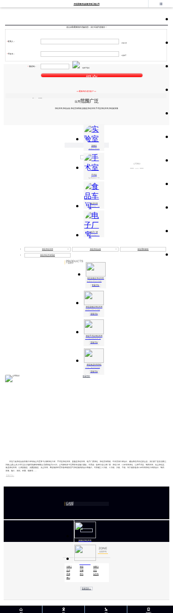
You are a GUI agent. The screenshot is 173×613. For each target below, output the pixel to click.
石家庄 (69, 567)
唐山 (68, 578)
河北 (95, 570)
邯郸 (82, 570)
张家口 (96, 567)
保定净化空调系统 (47, 255)
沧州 (68, 570)
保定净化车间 (47, 249)
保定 (82, 567)
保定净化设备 (95, 249)
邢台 (82, 574)
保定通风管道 (143, 249)
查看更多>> (86, 588)
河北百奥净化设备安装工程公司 (87, 4)
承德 (68, 574)
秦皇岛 (96, 574)
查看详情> (10, 475)
